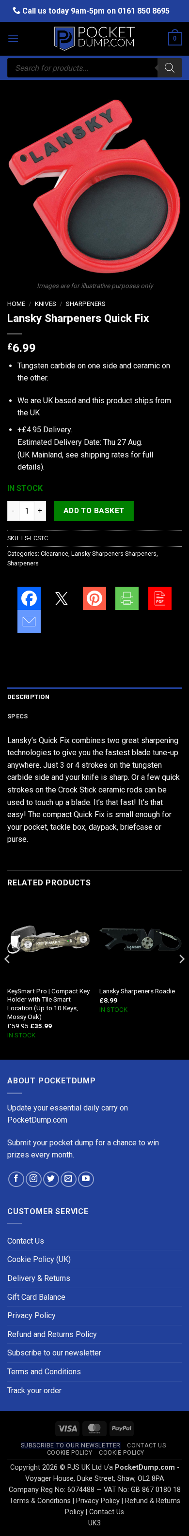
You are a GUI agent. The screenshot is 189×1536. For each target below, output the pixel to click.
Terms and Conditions (44, 1371)
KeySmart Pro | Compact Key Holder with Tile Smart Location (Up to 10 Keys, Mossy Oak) (48, 1003)
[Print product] (127, 598)
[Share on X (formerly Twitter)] (61, 598)
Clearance (54, 553)
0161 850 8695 (144, 10)
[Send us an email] (69, 1179)
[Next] (181, 978)
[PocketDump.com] (94, 39)
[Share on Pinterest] (94, 598)
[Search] (170, 67)
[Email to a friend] (29, 621)
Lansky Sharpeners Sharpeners (114, 553)
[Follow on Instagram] (34, 1179)
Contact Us (25, 1241)
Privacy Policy (31, 1315)
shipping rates (104, 454)
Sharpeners (86, 303)
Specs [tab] (17, 716)
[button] (13, 38)
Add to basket (94, 510)
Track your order (34, 1390)
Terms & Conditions (40, 1501)
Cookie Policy (70, 1452)
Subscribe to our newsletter (54, 1352)
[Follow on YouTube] (86, 1179)
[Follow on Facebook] (16, 1179)
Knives (45, 303)
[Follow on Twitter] (51, 1179)
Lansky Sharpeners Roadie (137, 991)
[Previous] (8, 978)
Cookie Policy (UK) (39, 1259)
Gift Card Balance (36, 1297)
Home (16, 303)
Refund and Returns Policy (52, 1334)
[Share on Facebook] (29, 598)
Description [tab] (28, 696)
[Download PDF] (160, 598)
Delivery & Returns (38, 1278)
